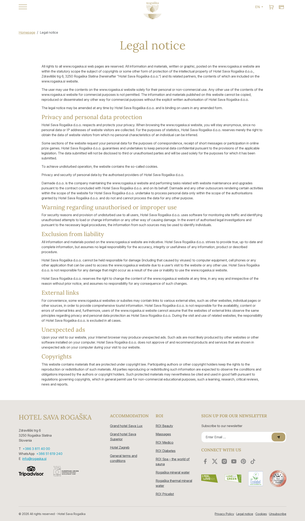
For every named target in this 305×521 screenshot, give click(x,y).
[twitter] (215, 461)
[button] (61, 7)
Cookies (261, 514)
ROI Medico (164, 442)
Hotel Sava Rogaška (55, 417)
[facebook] (205, 461)
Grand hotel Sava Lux (126, 426)
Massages (163, 434)
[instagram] (224, 461)
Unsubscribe (277, 514)
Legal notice (244, 514)
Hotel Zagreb (119, 447)
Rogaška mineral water (173, 472)
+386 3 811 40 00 (36, 449)
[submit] (278, 437)
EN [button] (258, 7)
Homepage (27, 32)
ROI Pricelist (165, 494)
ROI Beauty (164, 426)
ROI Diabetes (166, 451)
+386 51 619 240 (49, 454)
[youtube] (234, 461)
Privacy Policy (224, 514)
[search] (271, 6)
